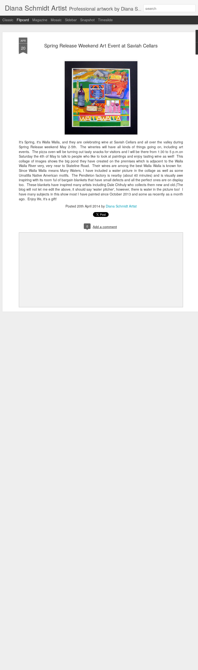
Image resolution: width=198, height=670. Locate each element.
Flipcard (23, 19)
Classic (7, 19)
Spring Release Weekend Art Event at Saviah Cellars (101, 45)
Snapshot (87, 19)
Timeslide (105, 19)
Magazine (39, 19)
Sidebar (71, 19)
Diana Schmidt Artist (121, 206)
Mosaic (56, 19)
